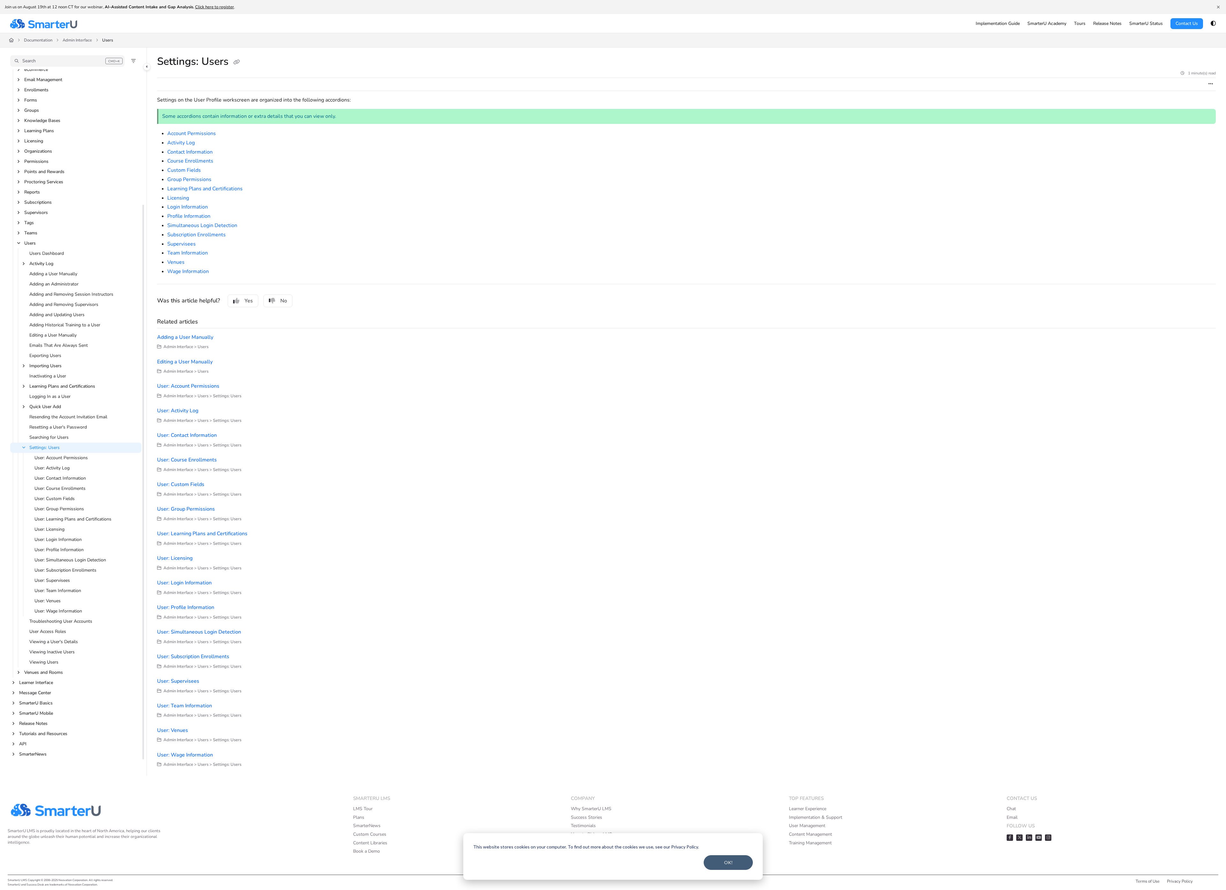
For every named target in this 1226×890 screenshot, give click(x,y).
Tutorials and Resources (43, 734)
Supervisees (181, 243)
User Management (807, 826)
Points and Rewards (44, 172)
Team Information (187, 252)
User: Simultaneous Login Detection (70, 560)
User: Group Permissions (59, 509)
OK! (728, 862)
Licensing (33, 141)
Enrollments (36, 90)
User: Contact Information (60, 478)
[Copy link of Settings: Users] (236, 62)
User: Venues (47, 601)
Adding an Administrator (54, 284)
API (22, 744)
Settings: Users (44, 448)
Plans (358, 817)
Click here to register (214, 7)
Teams (30, 233)
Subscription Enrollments (196, 234)
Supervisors (36, 212)
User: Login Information (58, 539)
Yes (249, 300)
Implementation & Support (815, 817)
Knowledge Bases (42, 121)
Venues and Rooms (43, 672)
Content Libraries (370, 843)
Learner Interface (36, 683)
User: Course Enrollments (60, 488)
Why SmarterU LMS (591, 809)
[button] (67, 61)
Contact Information (190, 152)
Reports (32, 192)
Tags (29, 223)
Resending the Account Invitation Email (68, 417)
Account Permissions (191, 133)
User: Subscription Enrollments (65, 570)
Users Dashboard (46, 253)
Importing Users (45, 366)
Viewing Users (43, 662)
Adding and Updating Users (57, 315)
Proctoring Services (43, 182)
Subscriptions (38, 202)
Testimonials (583, 826)
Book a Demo (366, 851)
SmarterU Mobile (36, 713)
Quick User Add (45, 407)
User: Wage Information (58, 611)
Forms (30, 100)
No (283, 300)
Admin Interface (77, 40)
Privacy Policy (1180, 881)
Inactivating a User (47, 376)
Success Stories (586, 817)
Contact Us (1187, 23)
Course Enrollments (190, 160)
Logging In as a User (50, 396)
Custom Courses (369, 834)
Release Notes (33, 723)
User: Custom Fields (54, 499)
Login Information (187, 206)
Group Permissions (189, 179)
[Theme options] (1213, 24)
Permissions (36, 161)
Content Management (810, 834)
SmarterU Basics (36, 703)
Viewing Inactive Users (52, 652)
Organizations (38, 151)
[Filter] (133, 61)
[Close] (1218, 7)
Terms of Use (1148, 881)
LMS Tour (363, 809)
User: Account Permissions (61, 458)
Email (1012, 817)
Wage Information (188, 271)
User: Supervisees (52, 580)
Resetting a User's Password (58, 427)
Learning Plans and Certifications (62, 386)
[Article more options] (1211, 84)
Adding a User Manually (53, 274)
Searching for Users (49, 437)
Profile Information (188, 216)
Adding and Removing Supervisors (63, 304)
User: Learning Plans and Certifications (72, 519)
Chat (1011, 809)
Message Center (35, 693)
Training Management (810, 843)
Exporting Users (45, 356)
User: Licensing (49, 529)
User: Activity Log (52, 468)
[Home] (43, 23)
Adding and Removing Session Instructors (71, 294)
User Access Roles (47, 631)
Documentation (38, 40)
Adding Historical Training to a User (64, 325)
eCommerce (36, 69)
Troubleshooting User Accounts (60, 621)
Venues (176, 262)
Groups (31, 110)
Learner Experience (807, 809)
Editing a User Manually (53, 335)
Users (107, 40)
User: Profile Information (59, 550)
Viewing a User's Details (53, 642)
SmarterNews (33, 754)
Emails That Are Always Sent (58, 345)
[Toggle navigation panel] (147, 67)
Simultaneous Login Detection (202, 225)
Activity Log (41, 264)
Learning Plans (39, 131)
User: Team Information (57, 591)
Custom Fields (184, 170)
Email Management (43, 80)
